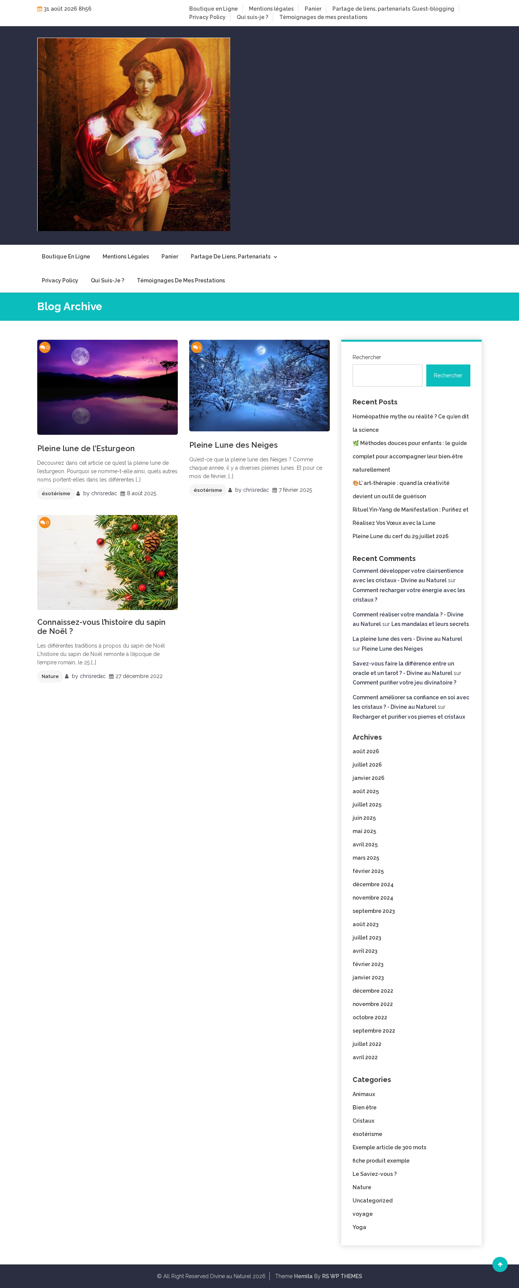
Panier (313, 9)
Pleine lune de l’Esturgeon (86, 448)
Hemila (303, 1276)
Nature (50, 676)
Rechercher (367, 357)
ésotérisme (56, 493)
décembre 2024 (373, 884)
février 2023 (368, 964)
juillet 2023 (367, 938)
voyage (363, 1214)
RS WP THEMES (342, 1276)
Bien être (365, 1107)
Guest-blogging (433, 9)
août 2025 (366, 791)
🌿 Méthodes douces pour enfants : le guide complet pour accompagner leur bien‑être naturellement (410, 456)
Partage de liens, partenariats (371, 9)
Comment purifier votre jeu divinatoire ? (404, 683)
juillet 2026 (367, 765)
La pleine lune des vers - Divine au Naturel (407, 639)
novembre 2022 (373, 1004)
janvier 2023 (368, 977)
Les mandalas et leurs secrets (430, 624)
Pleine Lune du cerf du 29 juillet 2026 (401, 536)
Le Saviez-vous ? (375, 1174)
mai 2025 (364, 831)
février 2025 (368, 871)
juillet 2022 (367, 1044)
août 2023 (365, 924)
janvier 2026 (369, 778)
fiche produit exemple (381, 1161)
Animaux (364, 1094)
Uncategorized (372, 1201)
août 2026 (366, 751)
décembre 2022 (373, 991)
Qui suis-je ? (252, 17)
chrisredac (104, 493)
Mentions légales (271, 9)
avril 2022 (365, 1057)
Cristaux (363, 1121)
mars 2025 (366, 858)
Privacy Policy (207, 17)
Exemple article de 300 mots (389, 1147)
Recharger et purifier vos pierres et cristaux (409, 717)
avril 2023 (365, 951)
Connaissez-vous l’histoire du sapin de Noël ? (101, 627)
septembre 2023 (374, 911)
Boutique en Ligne (213, 9)
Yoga (359, 1227)
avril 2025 (365, 844)
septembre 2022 (374, 1031)
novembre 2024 (373, 898)
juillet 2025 (367, 805)
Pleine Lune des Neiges (233, 445)
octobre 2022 (370, 1017)
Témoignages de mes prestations (323, 17)
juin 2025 (364, 818)
